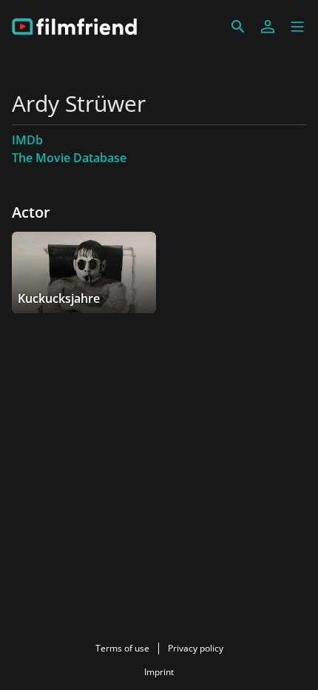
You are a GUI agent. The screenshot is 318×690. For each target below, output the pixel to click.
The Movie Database (69, 158)
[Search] (238, 26)
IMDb (27, 140)
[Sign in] (268, 26)
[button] (297, 26)
